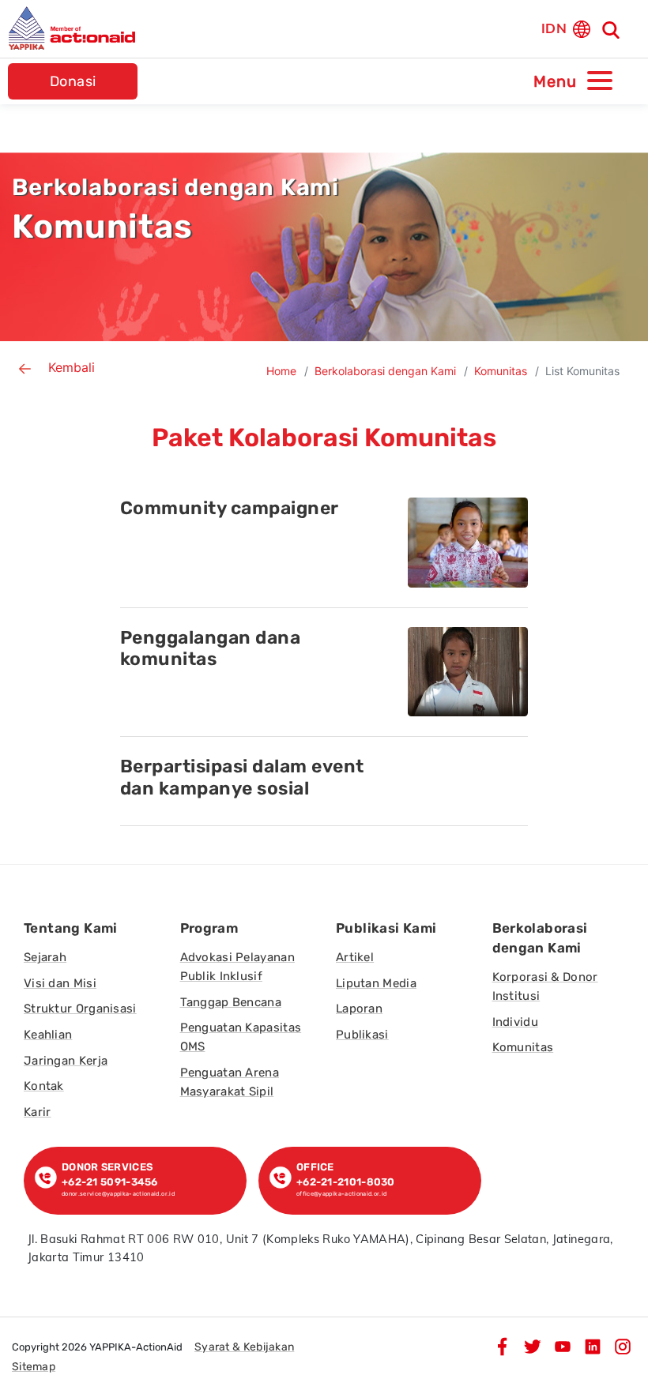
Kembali (71, 367)
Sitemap (33, 1366)
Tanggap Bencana (231, 1002)
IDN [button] (554, 28)
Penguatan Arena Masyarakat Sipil (230, 1082)
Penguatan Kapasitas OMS (241, 1037)
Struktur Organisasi (80, 1008)
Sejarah (45, 957)
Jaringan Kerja (65, 1061)
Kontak (44, 1086)
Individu (515, 1022)
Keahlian (48, 1034)
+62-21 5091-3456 (112, 1182)
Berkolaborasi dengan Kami (385, 371)
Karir (37, 1112)
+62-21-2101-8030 (345, 1182)
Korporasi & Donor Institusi (545, 986)
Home (281, 371)
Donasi (73, 81)
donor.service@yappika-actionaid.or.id (118, 1193)
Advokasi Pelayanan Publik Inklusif (237, 966)
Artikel (355, 957)
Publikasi (362, 1034)
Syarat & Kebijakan (244, 1347)
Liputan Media (376, 983)
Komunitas (500, 371)
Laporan (359, 1008)
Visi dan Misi (60, 983)
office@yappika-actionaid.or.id (341, 1193)
